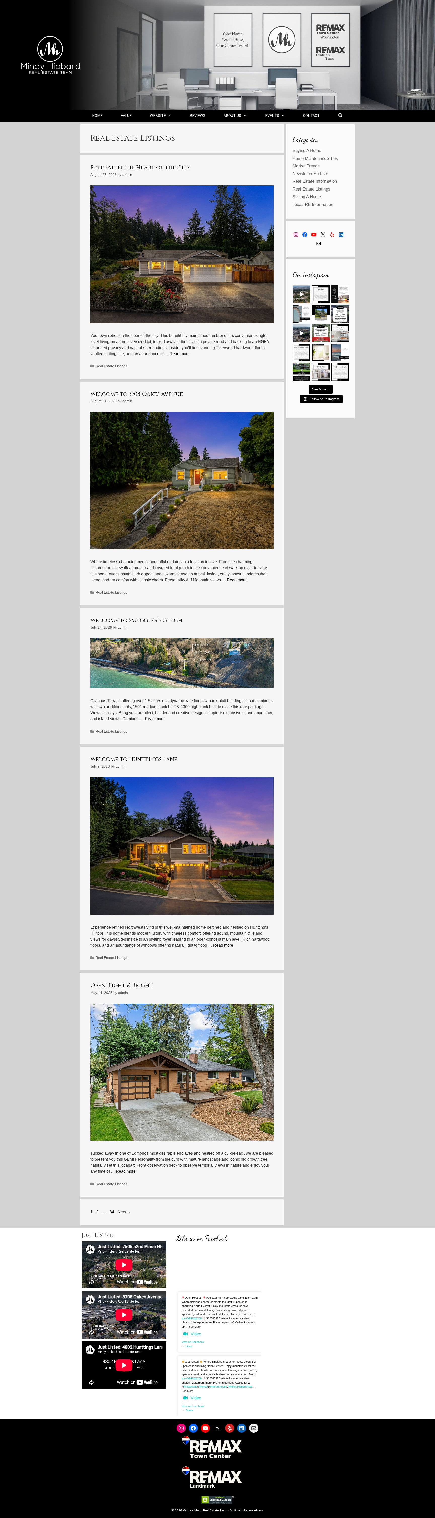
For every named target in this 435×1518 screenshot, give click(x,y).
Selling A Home (307, 196)
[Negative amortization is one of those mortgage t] (340, 372)
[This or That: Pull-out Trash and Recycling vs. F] (321, 372)
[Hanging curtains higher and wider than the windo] (321, 352)
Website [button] (158, 115)
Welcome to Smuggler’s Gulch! (137, 620)
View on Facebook (193, 1341)
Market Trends (306, 166)
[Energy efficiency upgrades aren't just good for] (340, 294)
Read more (180, 354)
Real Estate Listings (111, 366)
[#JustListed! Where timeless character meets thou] (301, 333)
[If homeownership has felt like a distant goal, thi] (340, 352)
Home (97, 115)
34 (112, 1212)
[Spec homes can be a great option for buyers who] (321, 294)
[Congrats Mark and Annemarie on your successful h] (321, 314)
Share (189, 1346)
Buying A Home (307, 150)
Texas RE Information (313, 204)
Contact (311, 115)
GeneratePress (253, 1510)
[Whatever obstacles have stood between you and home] (301, 314)
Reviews (197, 115)
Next (124, 1212)
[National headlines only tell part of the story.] (301, 372)
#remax (203, 1386)
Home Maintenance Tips (315, 158)
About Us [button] (232, 115)
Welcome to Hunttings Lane (133, 759)
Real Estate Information (315, 181)
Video (196, 1334)
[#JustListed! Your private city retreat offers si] (301, 294)
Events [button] (272, 115)
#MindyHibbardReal (240, 1386)
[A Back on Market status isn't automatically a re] (301, 352)
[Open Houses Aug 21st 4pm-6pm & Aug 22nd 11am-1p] (340, 314)
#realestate (190, 1386)
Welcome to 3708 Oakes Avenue (136, 394)
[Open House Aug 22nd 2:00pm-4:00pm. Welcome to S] (321, 333)
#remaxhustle (218, 1386)
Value (126, 115)
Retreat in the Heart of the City (140, 167)
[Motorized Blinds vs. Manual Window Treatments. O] (340, 333)
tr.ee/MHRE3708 (192, 1318)
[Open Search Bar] (340, 116)
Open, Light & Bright (121, 985)
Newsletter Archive (310, 173)
